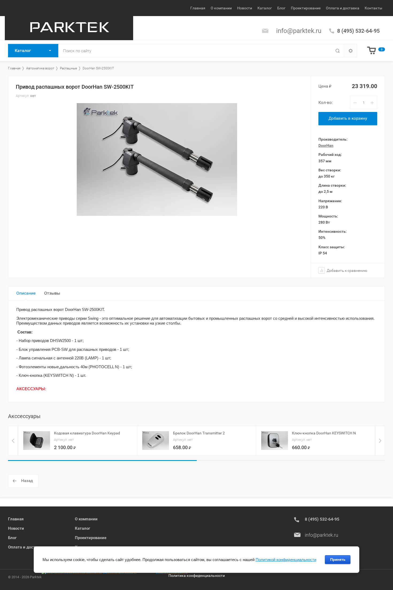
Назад (27, 480)
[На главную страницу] (69, 28)
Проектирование (306, 8)
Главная (197, 8)
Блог (281, 8)
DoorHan (325, 145)
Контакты (373, 8)
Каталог (264, 8)
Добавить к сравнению (346, 270)
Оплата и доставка (342, 8)
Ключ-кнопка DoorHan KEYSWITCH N (324, 433)
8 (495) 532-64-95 (358, 31)
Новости (244, 8)
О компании (221, 8)
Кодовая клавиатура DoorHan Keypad (87, 433)
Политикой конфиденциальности (286, 559)
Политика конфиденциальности (196, 575)
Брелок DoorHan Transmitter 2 (199, 433)
